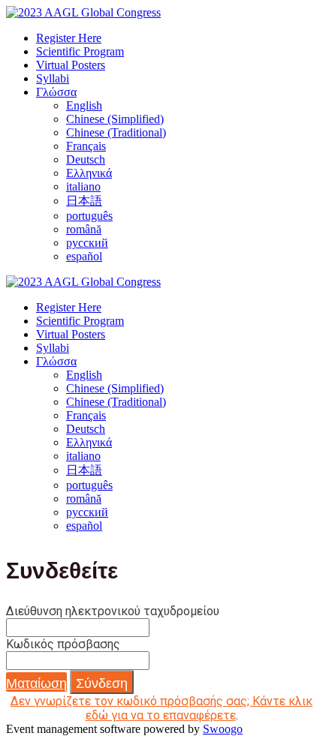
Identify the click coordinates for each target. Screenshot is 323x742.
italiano (83, 186)
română (83, 229)
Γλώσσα (56, 92)
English (84, 105)
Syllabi (52, 78)
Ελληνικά (89, 173)
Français (86, 146)
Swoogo (223, 728)
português (89, 215)
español (84, 256)
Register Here (68, 38)
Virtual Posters (70, 65)
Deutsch (85, 159)
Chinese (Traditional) (116, 132)
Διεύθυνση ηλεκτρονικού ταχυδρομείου (112, 611)
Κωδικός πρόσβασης (63, 644)
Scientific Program (80, 51)
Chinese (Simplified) (115, 119)
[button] (36, 682)
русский (87, 242)
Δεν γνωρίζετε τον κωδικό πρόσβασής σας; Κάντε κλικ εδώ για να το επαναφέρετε (161, 708)
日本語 (84, 200)
